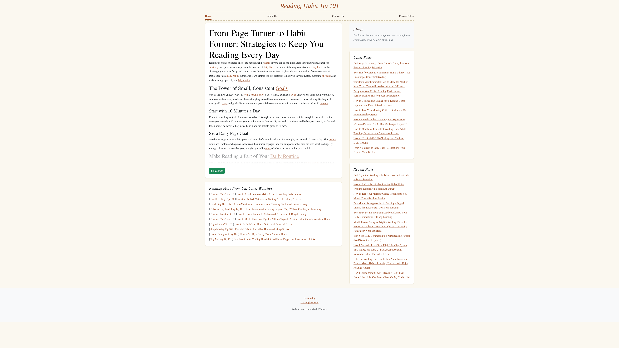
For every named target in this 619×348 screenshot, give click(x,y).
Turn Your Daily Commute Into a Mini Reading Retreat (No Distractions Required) (382, 238)
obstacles (326, 75)
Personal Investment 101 (223, 214)
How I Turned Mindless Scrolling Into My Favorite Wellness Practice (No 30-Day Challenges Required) (380, 121)
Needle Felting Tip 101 (222, 199)
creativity (213, 67)
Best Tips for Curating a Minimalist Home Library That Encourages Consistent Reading (382, 74)
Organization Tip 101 (221, 224)
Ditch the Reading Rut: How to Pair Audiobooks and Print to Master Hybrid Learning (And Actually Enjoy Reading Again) (381, 263)
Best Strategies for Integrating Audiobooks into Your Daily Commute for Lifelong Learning (380, 214)
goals (293, 94)
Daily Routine (284, 155)
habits (267, 62)
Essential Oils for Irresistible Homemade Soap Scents (262, 229)
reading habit (315, 67)
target (224, 103)
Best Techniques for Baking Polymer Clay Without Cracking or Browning (283, 209)
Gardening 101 (218, 204)
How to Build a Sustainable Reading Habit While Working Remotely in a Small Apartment (379, 186)
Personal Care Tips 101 (222, 194)
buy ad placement (310, 302)
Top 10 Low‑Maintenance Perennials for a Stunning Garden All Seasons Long (267, 204)
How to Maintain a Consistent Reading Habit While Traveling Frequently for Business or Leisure (380, 131)
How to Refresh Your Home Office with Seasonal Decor (263, 224)
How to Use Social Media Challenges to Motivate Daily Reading (379, 140)
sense (268, 148)
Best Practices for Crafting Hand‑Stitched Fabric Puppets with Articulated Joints (274, 239)
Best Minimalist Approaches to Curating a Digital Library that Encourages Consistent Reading (379, 205)
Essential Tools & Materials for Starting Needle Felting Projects (268, 199)
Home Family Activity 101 (224, 234)
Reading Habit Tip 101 (309, 5)
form (246, 94)
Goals (282, 87)
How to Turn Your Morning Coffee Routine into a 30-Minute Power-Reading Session (381, 196)
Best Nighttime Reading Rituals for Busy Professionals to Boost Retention (381, 177)
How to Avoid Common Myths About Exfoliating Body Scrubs (268, 194)
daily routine (244, 80)
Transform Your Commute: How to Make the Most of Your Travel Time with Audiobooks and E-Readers (381, 84)
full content (217, 170)
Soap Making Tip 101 (222, 229)
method (332, 139)
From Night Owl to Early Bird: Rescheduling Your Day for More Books (379, 150)
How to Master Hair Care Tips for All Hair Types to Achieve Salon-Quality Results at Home (283, 219)
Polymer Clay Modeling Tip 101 (227, 209)
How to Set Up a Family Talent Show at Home (263, 234)
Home (208, 16)
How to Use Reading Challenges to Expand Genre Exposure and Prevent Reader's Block (379, 103)
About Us (272, 16)
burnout (324, 103)
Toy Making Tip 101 (221, 239)
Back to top (309, 298)
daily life (268, 67)
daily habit (232, 75)
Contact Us (338, 16)
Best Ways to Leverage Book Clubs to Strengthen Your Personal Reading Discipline (382, 65)
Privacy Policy (406, 16)
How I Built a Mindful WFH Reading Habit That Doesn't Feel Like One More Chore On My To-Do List (382, 275)
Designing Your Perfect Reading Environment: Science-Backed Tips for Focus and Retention (377, 93)
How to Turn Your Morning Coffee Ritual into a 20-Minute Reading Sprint (380, 112)
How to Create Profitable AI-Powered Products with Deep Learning (271, 214)
